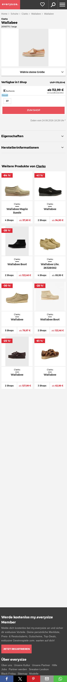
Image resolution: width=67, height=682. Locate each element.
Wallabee (36, 14)
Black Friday (8, 673)
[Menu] (62, 4)
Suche (53, 4)
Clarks (25, 14)
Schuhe (14, 14)
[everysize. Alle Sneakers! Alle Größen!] (10, 4)
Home (4, 14)
